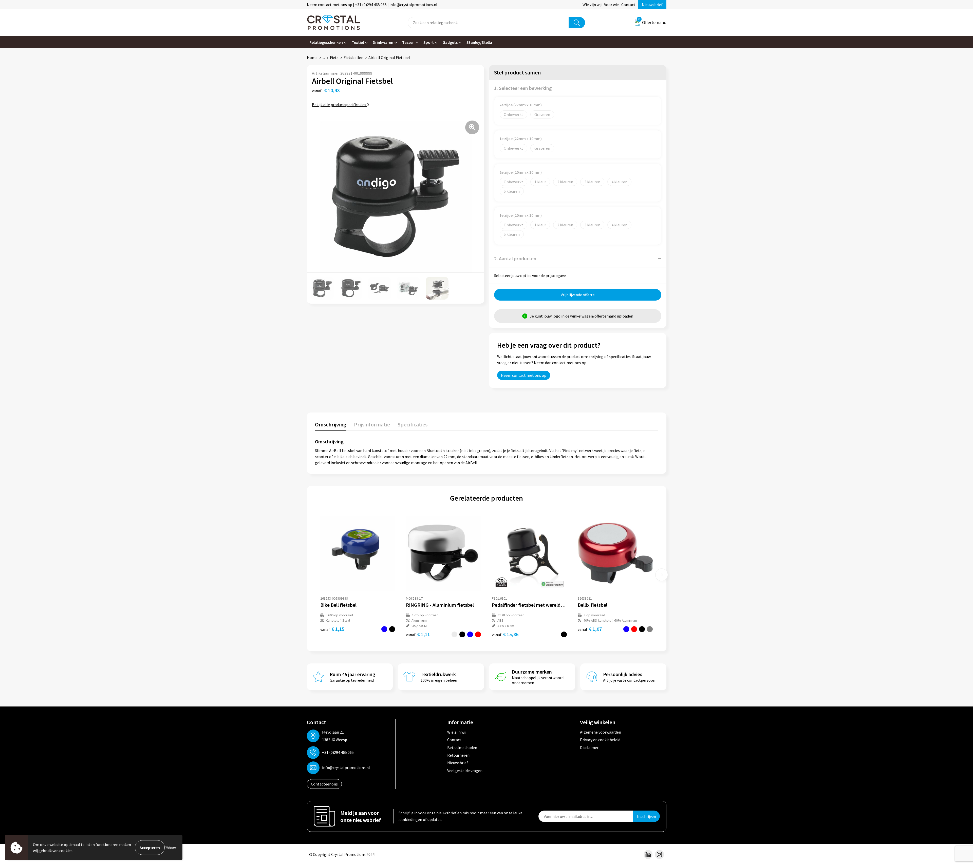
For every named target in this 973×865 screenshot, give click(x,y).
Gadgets (450, 42)
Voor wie (611, 4)
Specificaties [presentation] (412, 424)
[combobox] (488, 22)
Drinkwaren (383, 42)
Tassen (408, 42)
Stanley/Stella (479, 42)
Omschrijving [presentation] (330, 424)
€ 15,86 (505, 634)
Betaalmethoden (462, 747)
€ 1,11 (418, 634)
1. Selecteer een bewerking (523, 88)
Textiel (358, 42)
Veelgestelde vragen (464, 770)
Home (312, 57)
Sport (428, 42)
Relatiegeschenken (326, 42)
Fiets (334, 57)
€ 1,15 (332, 629)
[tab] (330, 425)
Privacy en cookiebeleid (600, 739)
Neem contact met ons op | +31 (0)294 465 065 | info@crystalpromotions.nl (372, 4)
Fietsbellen (353, 57)
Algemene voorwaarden (600, 732)
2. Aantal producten (515, 258)
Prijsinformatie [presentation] (372, 424)
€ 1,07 (590, 629)
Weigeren (171, 847)
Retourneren (458, 755)
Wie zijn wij (592, 4)
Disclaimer (589, 747)
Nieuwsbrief (652, 4)
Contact (628, 4)
